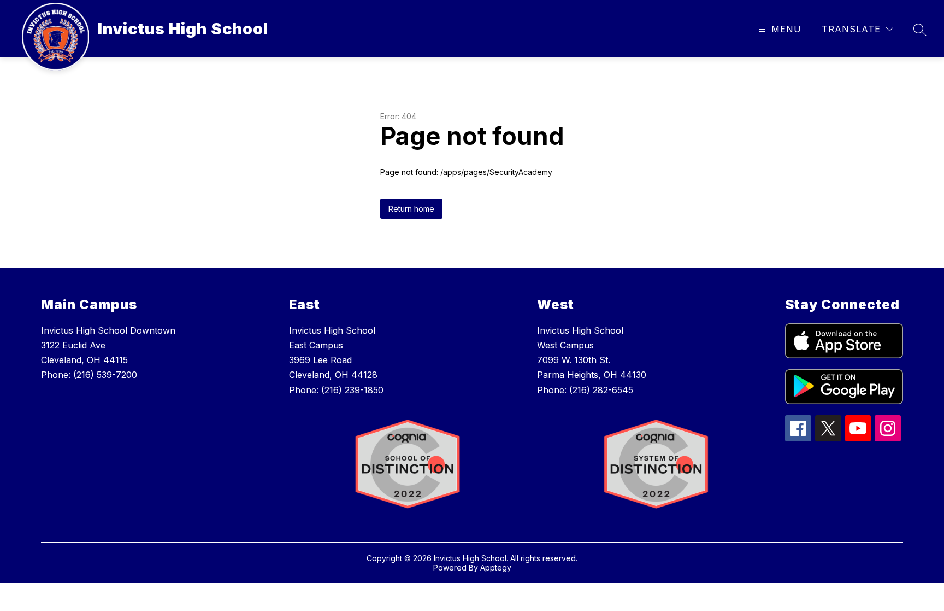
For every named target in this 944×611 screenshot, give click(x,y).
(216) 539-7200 (105, 374)
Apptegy (495, 567)
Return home (411, 208)
